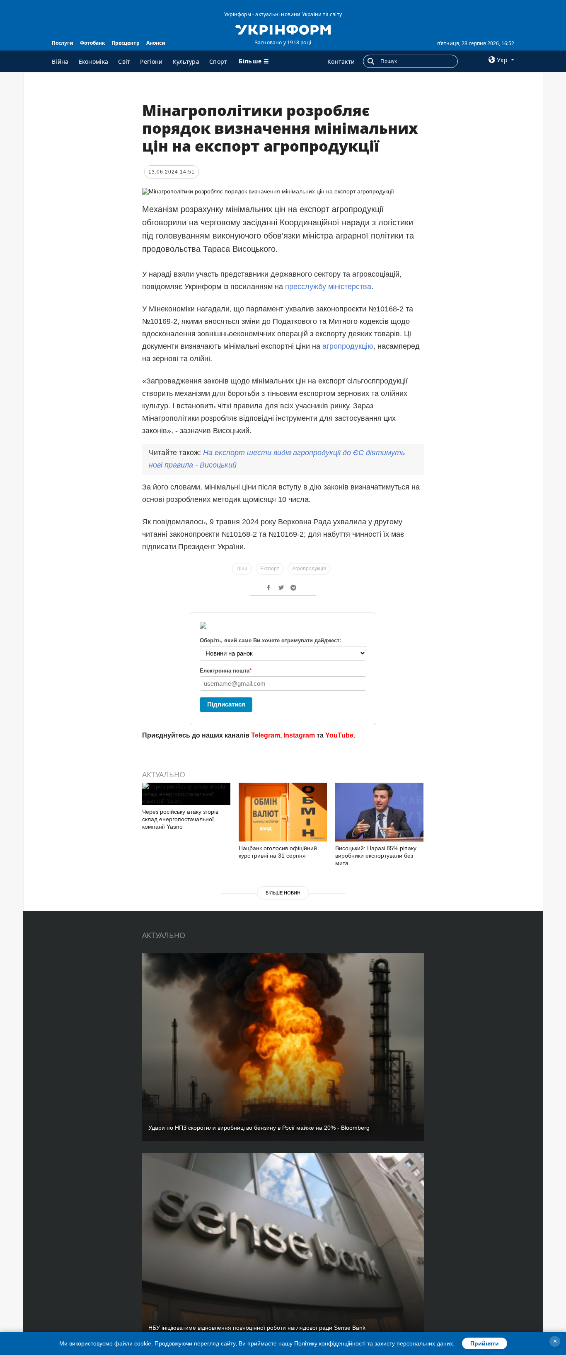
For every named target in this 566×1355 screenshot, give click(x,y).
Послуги (62, 42)
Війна (60, 61)
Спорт (218, 61)
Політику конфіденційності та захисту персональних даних (373, 1343)
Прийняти (484, 1343)
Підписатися (226, 704)
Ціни (242, 568)
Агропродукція (309, 568)
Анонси (155, 42)
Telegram (265, 735)
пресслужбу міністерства (328, 286)
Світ (124, 61)
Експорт (269, 568)
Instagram (299, 735)
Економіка (94, 61)
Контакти (341, 61)
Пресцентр (125, 42)
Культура (186, 61)
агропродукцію (347, 346)
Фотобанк (92, 42)
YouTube (339, 735)
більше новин (283, 892)
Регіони (151, 61)
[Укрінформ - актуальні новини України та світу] (282, 29)
